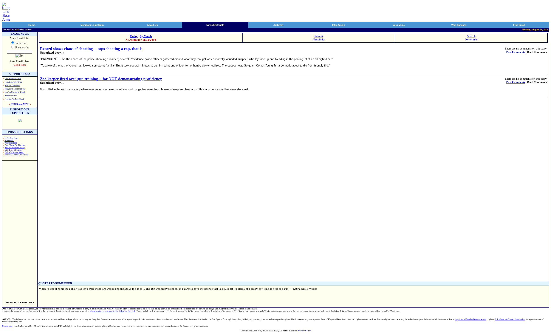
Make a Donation (12, 85)
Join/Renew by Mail (13, 82)
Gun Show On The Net (15, 145)
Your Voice (399, 25)
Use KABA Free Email (15, 99)
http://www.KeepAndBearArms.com (470, 319)
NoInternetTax (11, 143)
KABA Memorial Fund (15, 92)
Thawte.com (7, 326)
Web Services (458, 25)
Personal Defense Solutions (16, 154)
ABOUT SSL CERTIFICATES (19, 302)
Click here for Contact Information (510, 319)
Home (31, 25)
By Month (146, 36)
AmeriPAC (9, 140)
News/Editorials (215, 25)
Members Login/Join (92, 25)
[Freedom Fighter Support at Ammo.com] (20, 121)
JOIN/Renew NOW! (20, 104)
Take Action (338, 25)
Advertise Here (11, 95)
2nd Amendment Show (15, 147)
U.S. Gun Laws (11, 138)
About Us (152, 25)
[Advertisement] (20, 229)
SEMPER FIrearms (13, 150)
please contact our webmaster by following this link (112, 311)
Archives (278, 25)
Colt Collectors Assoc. (14, 152)
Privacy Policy (304, 330)
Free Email (519, 25)
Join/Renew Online (13, 78)
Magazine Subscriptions (15, 89)
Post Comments (515, 52)
